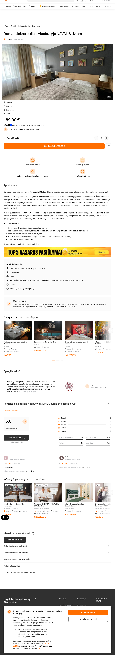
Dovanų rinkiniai (63, 6)
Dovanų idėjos (20, 6)
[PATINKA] (108, 146)
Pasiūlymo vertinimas (11, 411)
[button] (110, 330)
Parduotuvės (81, 605)
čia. (39, 648)
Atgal (7, 26)
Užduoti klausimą (15, 540)
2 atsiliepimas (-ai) (16, 39)
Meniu (8, 6)
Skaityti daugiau (30, 391)
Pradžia (14, 26)
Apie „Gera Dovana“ (66, 605)
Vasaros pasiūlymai (48, 6)
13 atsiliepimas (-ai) (98, 387)
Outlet (84, 6)
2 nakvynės (36, 26)
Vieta (33, 6)
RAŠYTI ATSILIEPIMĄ (16, 437)
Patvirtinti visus (88, 612)
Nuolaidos (75, 6)
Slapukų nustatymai (88, 619)
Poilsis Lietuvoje (94, 6)
